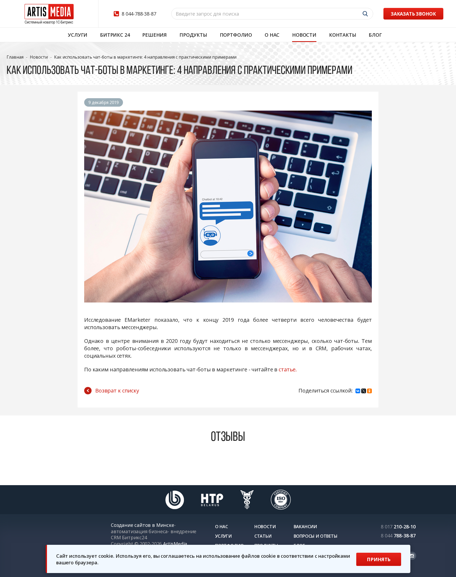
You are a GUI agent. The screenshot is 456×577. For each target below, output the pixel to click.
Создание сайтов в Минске (142, 525)
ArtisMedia (175, 544)
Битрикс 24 (115, 35)
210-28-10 (398, 526)
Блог (375, 35)
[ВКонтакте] (357, 391)
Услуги (77, 35)
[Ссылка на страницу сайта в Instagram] (412, 556)
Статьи (263, 536)
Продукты (193, 35)
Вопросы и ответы (316, 536)
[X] (363, 391)
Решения (154, 35)
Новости (304, 35)
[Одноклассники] (369, 391)
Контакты (342, 35)
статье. (288, 369)
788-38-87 (398, 535)
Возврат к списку (117, 390)
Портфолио (236, 35)
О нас (272, 35)
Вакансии (305, 526)
